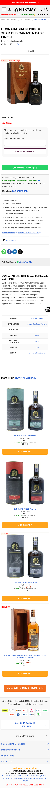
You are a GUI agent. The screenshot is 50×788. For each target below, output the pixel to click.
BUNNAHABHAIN (20, 191)
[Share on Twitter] (14, 251)
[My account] (9, 9)
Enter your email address (14, 138)
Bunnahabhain (40, 19)
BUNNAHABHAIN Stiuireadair (25, 436)
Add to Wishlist (11, 241)
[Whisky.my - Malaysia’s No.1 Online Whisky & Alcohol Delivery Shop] (25, 9)
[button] (4, 9)
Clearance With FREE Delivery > (25, 3)
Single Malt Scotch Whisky (37, 324)
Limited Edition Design (37, 353)
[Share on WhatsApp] (3, 251)
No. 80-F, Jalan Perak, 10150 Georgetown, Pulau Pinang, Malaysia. (25, 776)
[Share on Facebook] (9, 251)
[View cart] (46, 9)
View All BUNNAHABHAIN (25, 688)
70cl (37, 347)
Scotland (37, 330)
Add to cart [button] (25, 452)
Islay (37, 336)
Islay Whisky (25, 19)
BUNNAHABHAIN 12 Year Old (25, 509)
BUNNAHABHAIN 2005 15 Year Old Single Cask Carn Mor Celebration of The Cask (25, 656)
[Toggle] (46, 736)
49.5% (37, 341)
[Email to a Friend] (20, 251)
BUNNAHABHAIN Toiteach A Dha (25, 582)
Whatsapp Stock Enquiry (26, 168)
